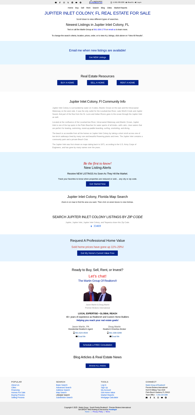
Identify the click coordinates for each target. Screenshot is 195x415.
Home (70, 8)
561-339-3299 (115, 333)
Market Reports (120, 8)
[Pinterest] (80, 2)
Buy (77, 8)
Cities (109, 8)
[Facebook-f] (60, 2)
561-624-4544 (81, 333)
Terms (108, 412)
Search (96, 8)
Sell (82, 8)
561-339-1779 (100, 29)
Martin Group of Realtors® (155, 385)
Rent (88, 8)
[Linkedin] (72, 2)
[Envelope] (55, 2)
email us (112, 29)
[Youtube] (76, 2)
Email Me (82, 336)
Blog (103, 8)
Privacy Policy (98, 412)
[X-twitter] (68, 2)
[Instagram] (64, 2)
